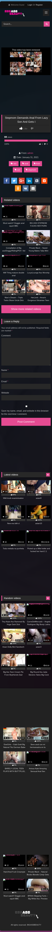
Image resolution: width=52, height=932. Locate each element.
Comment (6, 335)
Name (4, 370)
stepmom (32, 170)
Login (30, 5)
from (38, 163)
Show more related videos (26, 309)
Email (4, 381)
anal (26, 163)
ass (14, 163)
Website (5, 393)
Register (39, 5)
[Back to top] (44, 924)
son (18, 170)
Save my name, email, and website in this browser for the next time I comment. (25, 412)
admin (30, 153)
